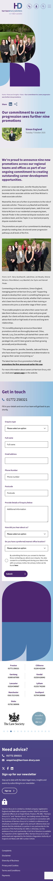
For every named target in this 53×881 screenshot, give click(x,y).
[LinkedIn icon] (10, 104)
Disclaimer (6, 855)
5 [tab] (18, 731)
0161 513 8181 (13, 695)
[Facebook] (8, 768)
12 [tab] (42, 731)
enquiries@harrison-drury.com (23, 760)
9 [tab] (31, 731)
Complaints (6, 850)
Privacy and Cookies (10, 865)
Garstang (13, 674)
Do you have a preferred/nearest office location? (25, 541)
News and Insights (13, 95)
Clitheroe (40, 665)
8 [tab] (28, 731)
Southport (39, 692)
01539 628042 (39, 677)
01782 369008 (13, 704)
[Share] (15, 104)
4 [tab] (14, 731)
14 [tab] (49, 731)
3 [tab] (11, 731)
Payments (6, 875)
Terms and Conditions (11, 870)
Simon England (34, 129)
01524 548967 (13, 686)
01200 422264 (39, 668)
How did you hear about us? (16, 527)
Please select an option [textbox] (16, 428)
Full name (9, 438)
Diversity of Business (10, 860)
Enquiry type (10, 421)
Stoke (13, 701)
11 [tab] (38, 731)
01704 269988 (39, 695)
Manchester (13, 692)
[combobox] (26, 428)
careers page (19, 373)
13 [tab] (45, 731)
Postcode (9, 486)
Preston (13, 665)
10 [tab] (35, 731)
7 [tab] (25, 731)
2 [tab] (7, 731)
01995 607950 (13, 677)
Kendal (39, 674)
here (16, 565)
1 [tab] (4, 731)
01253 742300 (39, 686)
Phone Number (11, 470)
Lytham (39, 683)
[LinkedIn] (12, 768)
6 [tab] (21, 731)
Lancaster (13, 683)
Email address (11, 454)
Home (4, 95)
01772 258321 (16, 399)
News (22, 95)
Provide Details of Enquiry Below (18, 502)
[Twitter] (4, 768)
